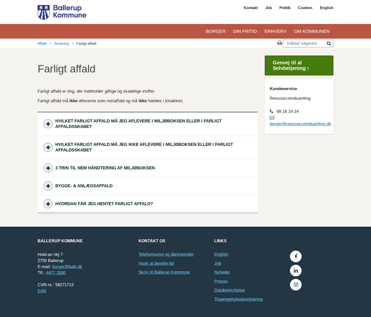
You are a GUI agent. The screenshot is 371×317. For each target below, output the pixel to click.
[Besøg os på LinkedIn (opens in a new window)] (296, 270)
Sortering (61, 43)
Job (268, 8)
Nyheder (222, 272)
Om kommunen (312, 31)
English (326, 8)
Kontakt (251, 8)
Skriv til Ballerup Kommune (164, 272)
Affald (42, 43)
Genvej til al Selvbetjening (290, 65)
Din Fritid (245, 31)
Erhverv (275, 31)
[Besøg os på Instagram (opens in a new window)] (296, 284)
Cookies (305, 8)
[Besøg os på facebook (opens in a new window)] (296, 256)
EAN (42, 290)
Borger (216, 31)
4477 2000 (56, 272)
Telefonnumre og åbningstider (166, 254)
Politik (284, 8)
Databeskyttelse (229, 290)
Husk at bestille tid (156, 263)
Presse (221, 281)
